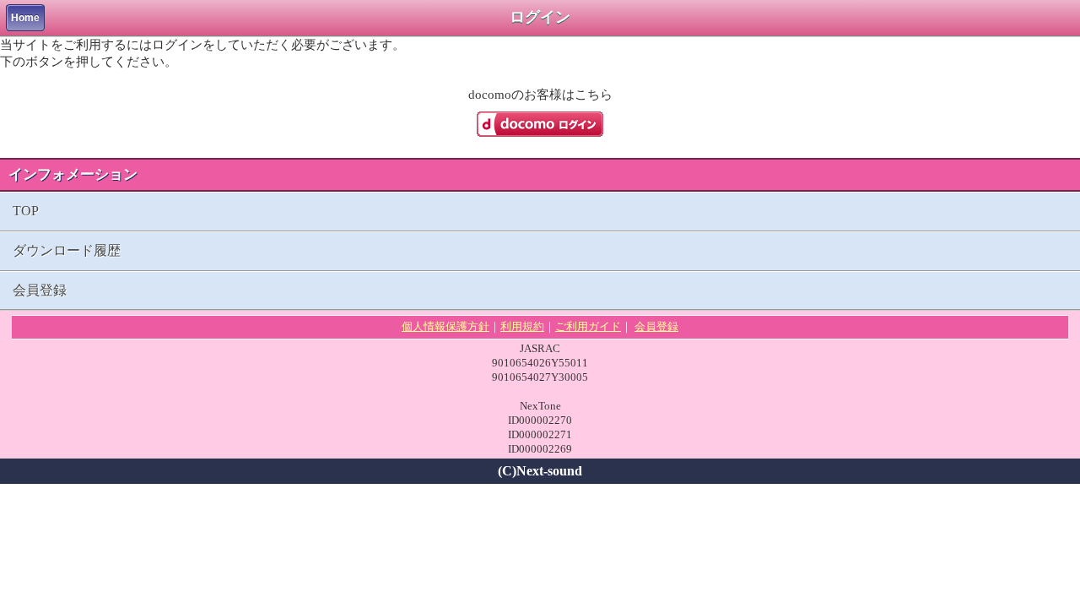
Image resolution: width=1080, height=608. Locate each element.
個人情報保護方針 (445, 326)
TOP (26, 211)
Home (25, 18)
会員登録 (40, 290)
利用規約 (522, 326)
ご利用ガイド (588, 326)
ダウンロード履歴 (67, 250)
